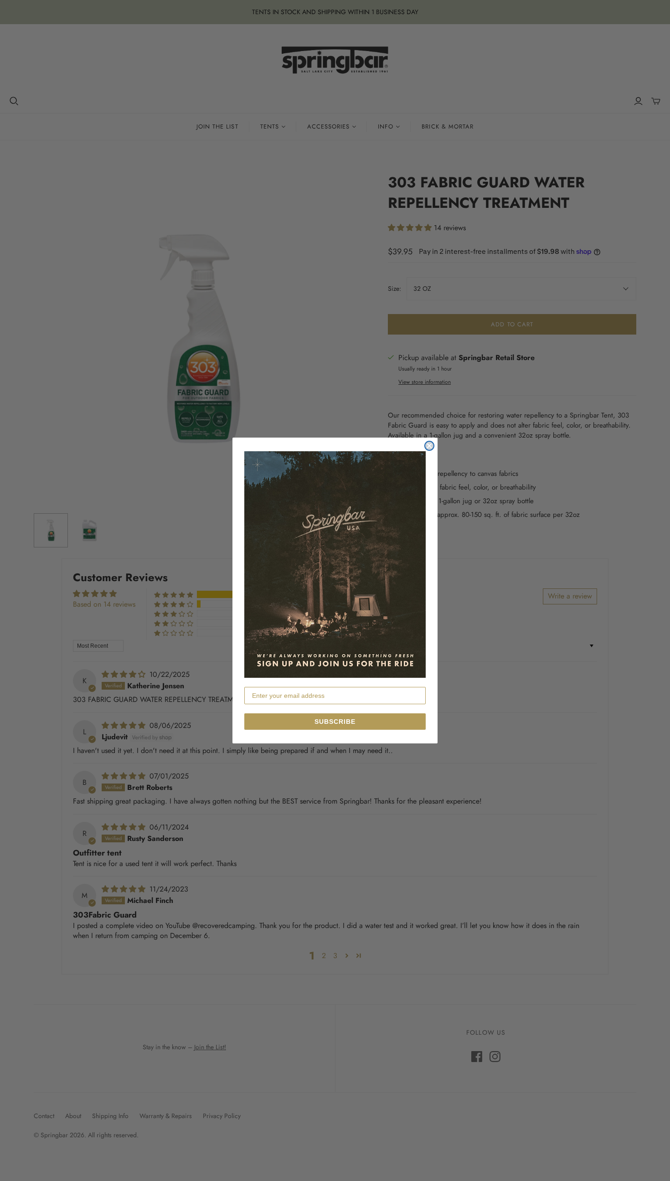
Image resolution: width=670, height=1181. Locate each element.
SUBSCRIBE (335, 721)
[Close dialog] (429, 445)
